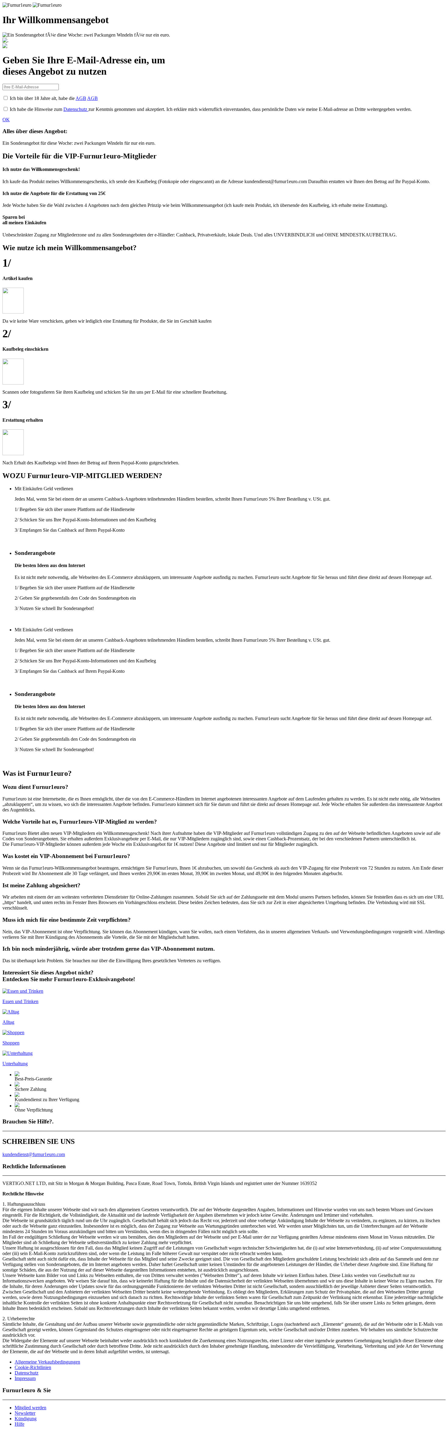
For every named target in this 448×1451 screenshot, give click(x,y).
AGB (81, 98)
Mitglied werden (30, 1407)
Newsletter (25, 1413)
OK (6, 119)
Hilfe (19, 1424)
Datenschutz (75, 109)
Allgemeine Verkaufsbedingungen (47, 1361)
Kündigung (26, 1418)
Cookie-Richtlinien (33, 1367)
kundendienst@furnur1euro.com (33, 1154)
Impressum (25, 1378)
